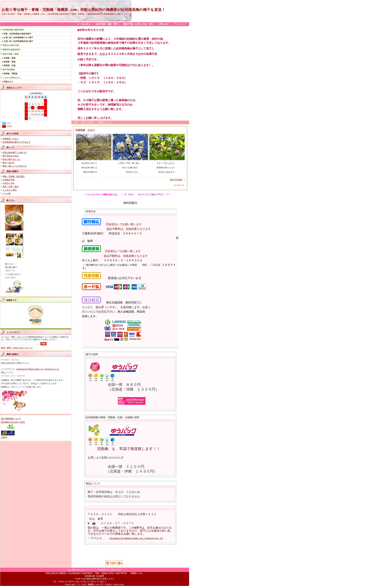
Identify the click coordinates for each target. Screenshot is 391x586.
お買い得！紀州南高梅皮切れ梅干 (18, 41)
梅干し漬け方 (9, 163)
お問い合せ (163, 24)
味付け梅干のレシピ (11, 159)
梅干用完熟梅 (9, 69)
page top (180, 185)
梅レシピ (10, 147)
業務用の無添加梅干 (12, 49)
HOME (75, 122)
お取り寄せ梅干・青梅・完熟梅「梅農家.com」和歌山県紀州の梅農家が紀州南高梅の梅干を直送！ (83, 9)
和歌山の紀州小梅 (11, 45)
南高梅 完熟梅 (10, 73)
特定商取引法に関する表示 (109, 570)
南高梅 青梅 (9, 62)
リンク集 (7, 193)
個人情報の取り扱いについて (81, 570)
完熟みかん (8, 81)
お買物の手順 (9, 180)
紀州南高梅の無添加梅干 (14, 30)
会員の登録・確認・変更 (106, 24)
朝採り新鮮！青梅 (11, 54)
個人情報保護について (11, 418)
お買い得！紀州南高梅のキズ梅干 (18, 37)
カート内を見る (83, 24)
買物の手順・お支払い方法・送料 (138, 24)
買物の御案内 (12, 171)
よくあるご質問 (9, 190)
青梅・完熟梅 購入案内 (13, 176)
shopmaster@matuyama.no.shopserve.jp (37, 369)
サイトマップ (180, 24)
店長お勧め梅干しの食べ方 (14, 152)
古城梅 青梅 (9, 58)
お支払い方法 (9, 183)
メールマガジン (13, 332)
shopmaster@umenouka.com (121, 582)
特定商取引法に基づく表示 (13, 422)
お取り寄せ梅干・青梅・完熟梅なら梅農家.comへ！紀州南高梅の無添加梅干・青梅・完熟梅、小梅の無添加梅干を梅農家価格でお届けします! (65, 14)
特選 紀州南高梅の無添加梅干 (17, 34)
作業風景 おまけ (10, 139)
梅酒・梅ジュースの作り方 (14, 166)
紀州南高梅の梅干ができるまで (16, 142)
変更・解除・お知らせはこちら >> (17, 348)
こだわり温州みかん (12, 77)
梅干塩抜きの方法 (10, 156)
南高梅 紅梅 (9, 65)
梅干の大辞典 (12, 133)
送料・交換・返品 (10, 186)
